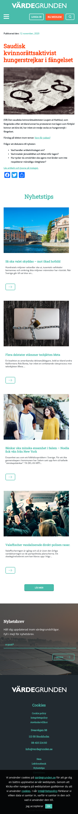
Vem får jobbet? (42, 137)
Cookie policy (39, 713)
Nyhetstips (39, 767)
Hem (39, 758)
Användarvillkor (39, 722)
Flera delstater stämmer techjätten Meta (32, 355)
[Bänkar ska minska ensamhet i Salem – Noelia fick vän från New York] (39, 417)
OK (48, 806)
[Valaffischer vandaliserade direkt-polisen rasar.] (39, 514)
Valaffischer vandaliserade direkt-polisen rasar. (37, 545)
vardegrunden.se (45, 777)
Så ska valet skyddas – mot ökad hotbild (32, 261)
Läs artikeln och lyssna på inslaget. (21, 168)
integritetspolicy (48, 791)
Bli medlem (55, 16)
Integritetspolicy (39, 717)
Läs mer (39, 587)
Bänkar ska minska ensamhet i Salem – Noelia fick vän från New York (37, 449)
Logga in (36, 16)
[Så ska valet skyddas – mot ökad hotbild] (39, 230)
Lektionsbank (39, 763)
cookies (26, 791)
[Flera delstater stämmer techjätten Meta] (39, 324)
